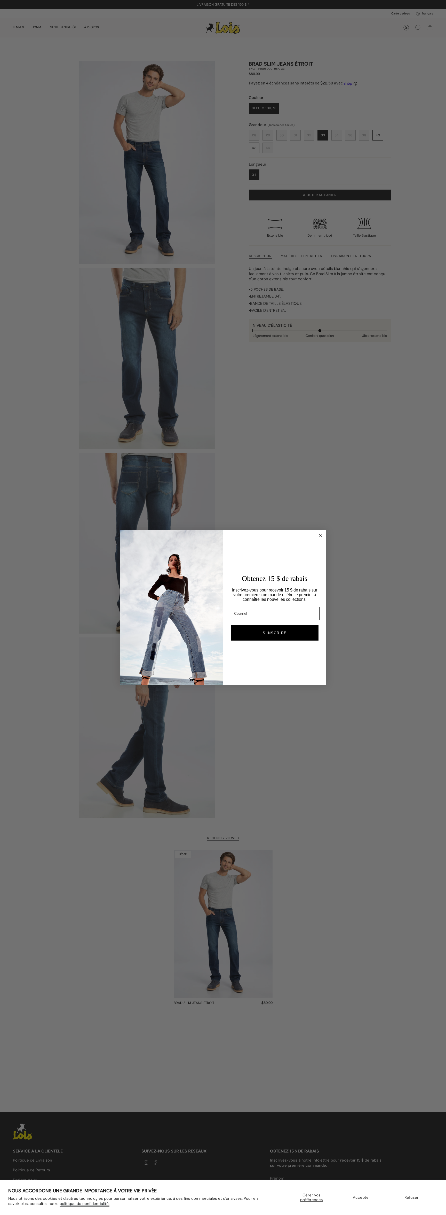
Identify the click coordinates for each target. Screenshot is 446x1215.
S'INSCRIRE (275, 633)
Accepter (361, 1197)
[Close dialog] (320, 536)
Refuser (411, 1197)
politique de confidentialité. (84, 1203)
